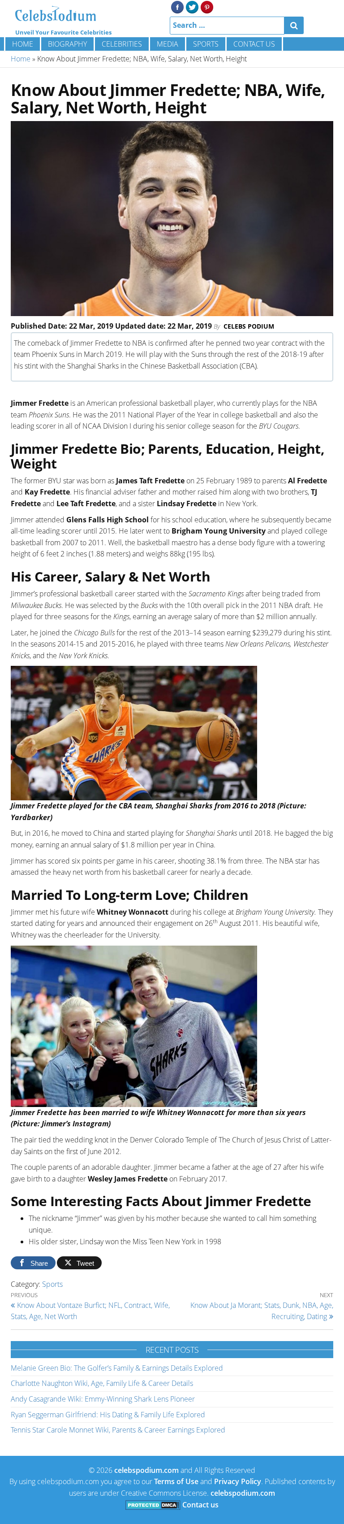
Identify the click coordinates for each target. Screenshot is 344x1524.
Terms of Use (176, 1481)
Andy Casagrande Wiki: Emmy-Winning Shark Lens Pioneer (103, 1399)
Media (167, 44)
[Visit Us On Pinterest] (206, 6)
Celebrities (122, 44)
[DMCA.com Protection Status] (153, 1505)
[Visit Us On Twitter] (192, 6)
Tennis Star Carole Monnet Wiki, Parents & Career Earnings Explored (118, 1430)
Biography (67, 44)
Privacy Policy (237, 1481)
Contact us (254, 44)
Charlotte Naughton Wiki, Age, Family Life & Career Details (102, 1383)
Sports (206, 44)
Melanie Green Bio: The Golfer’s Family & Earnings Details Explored (117, 1368)
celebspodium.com (146, 1470)
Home (22, 44)
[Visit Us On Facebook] (177, 6)
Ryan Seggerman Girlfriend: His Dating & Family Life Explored (108, 1415)
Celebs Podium (249, 326)
